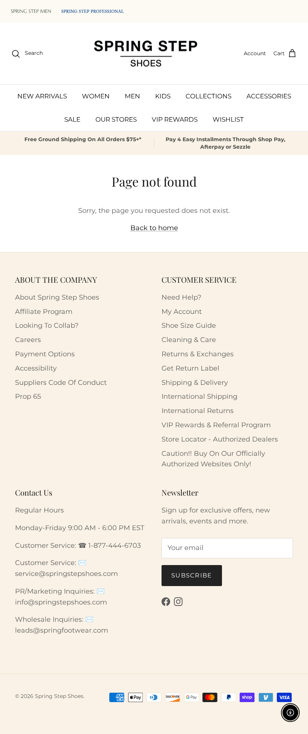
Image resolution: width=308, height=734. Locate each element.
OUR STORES (116, 119)
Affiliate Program (43, 311)
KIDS (163, 96)
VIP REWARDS (175, 119)
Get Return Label (190, 368)
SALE (72, 119)
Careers (28, 340)
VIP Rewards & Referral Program (216, 425)
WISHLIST (228, 119)
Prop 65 (28, 396)
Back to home (154, 228)
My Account (182, 311)
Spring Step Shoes (59, 696)
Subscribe (191, 575)
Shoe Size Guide (189, 325)
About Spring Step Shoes (57, 297)
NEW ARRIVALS (42, 96)
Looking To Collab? (47, 325)
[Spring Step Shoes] (146, 53)
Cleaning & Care (189, 340)
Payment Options (45, 354)
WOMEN (96, 96)
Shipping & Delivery (195, 382)
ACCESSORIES (268, 96)
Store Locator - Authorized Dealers (220, 439)
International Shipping (199, 396)
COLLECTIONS (208, 96)
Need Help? (181, 297)
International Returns (198, 411)
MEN (132, 96)
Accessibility (36, 368)
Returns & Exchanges (198, 354)
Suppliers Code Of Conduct (61, 382)
